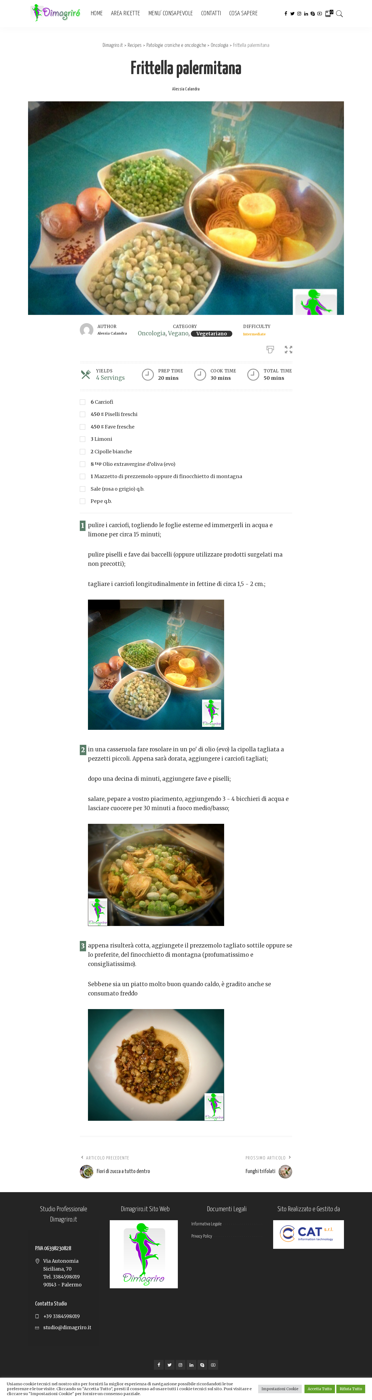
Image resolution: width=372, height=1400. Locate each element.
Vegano (178, 333)
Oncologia (152, 333)
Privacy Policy (201, 1236)
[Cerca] (339, 13)
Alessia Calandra (186, 89)
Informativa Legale (206, 1224)
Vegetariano (211, 334)
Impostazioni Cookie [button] (279, 1389)
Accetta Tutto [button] (320, 1389)
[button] (288, 348)
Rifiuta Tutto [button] (351, 1389)
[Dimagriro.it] (55, 14)
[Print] (270, 348)
